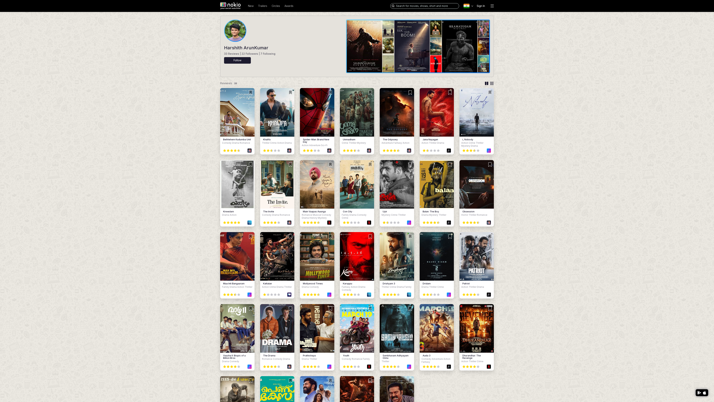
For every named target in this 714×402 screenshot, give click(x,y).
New (251, 5)
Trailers (262, 5)
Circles (276, 5)
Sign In (481, 5)
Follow (237, 60)
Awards (288, 5)
